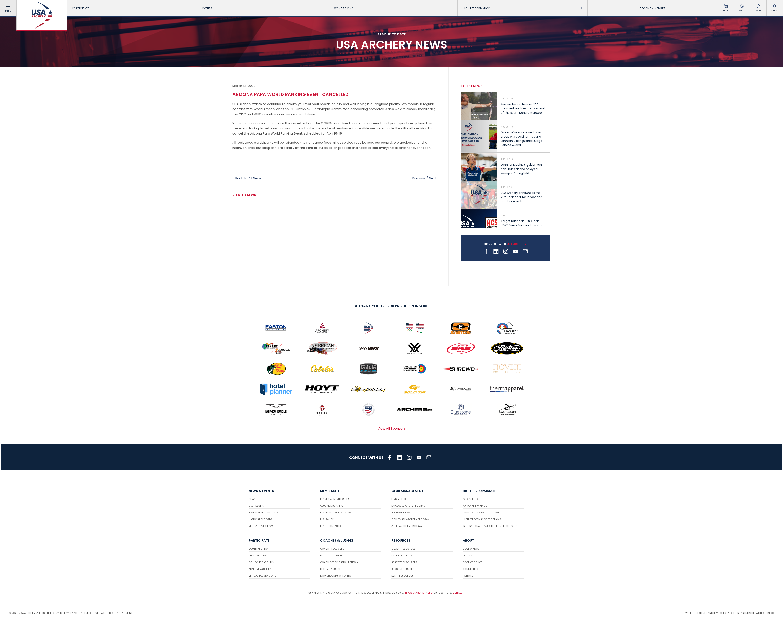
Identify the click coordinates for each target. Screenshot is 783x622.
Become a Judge (330, 569)
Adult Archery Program (407, 526)
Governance (471, 548)
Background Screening (335, 575)
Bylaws (467, 555)
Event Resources (403, 575)
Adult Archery (258, 555)
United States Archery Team (481, 512)
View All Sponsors (392, 428)
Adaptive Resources (404, 562)
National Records (260, 519)
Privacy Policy (72, 613)
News (252, 499)
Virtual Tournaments (262, 575)
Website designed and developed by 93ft (710, 613)
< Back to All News (246, 178)
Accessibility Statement (116, 613)
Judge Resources (403, 569)
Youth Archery (259, 548)
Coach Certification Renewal (339, 562)
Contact (458, 592)
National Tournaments (264, 512)
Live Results (256, 505)
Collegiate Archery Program (411, 519)
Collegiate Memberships (335, 512)
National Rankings (475, 505)
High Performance (476, 8)
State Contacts (330, 526)
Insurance (327, 519)
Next (432, 178)
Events (207, 8)
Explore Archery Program (409, 505)
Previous (419, 178)
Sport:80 (768, 613)
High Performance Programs (482, 519)
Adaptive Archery (260, 569)
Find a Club (399, 499)
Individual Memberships (335, 499)
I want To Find (343, 8)
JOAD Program (401, 512)
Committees (470, 569)
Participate (80, 8)
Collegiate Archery (261, 562)
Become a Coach (331, 555)
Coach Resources (332, 548)
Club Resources (402, 555)
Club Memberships (331, 505)
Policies (468, 575)
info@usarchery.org (419, 592)
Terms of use (91, 613)
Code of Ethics (473, 562)
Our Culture (471, 499)
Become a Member (653, 8)
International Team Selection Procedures (490, 526)
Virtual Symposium (261, 526)
